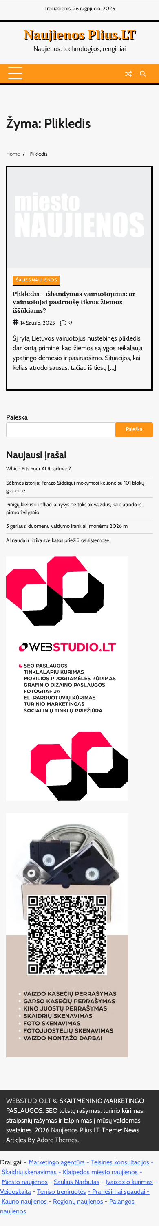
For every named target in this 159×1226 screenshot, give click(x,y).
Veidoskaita (15, 1191)
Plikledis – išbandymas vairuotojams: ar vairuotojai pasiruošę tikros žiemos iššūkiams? (74, 302)
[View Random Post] (128, 74)
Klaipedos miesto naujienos (100, 1172)
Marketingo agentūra (57, 1162)
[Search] (143, 74)
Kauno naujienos (24, 1201)
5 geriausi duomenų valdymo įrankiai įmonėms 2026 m (67, 526)
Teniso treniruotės (61, 1191)
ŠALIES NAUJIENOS (36, 280)
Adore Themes (57, 1140)
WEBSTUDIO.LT (28, 1101)
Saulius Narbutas (76, 1182)
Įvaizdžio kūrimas (129, 1182)
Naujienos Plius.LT (80, 34)
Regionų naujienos (78, 1201)
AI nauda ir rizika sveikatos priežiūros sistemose (57, 540)
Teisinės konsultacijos (120, 1162)
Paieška (17, 417)
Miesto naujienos (25, 1182)
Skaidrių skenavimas (29, 1172)
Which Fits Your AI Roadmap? (38, 469)
